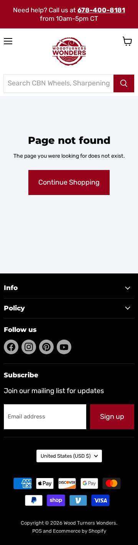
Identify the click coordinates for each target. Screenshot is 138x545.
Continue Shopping (69, 182)
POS (37, 531)
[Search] (123, 83)
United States (65, 456)
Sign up (112, 416)
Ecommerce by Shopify (79, 531)
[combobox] (58, 83)
